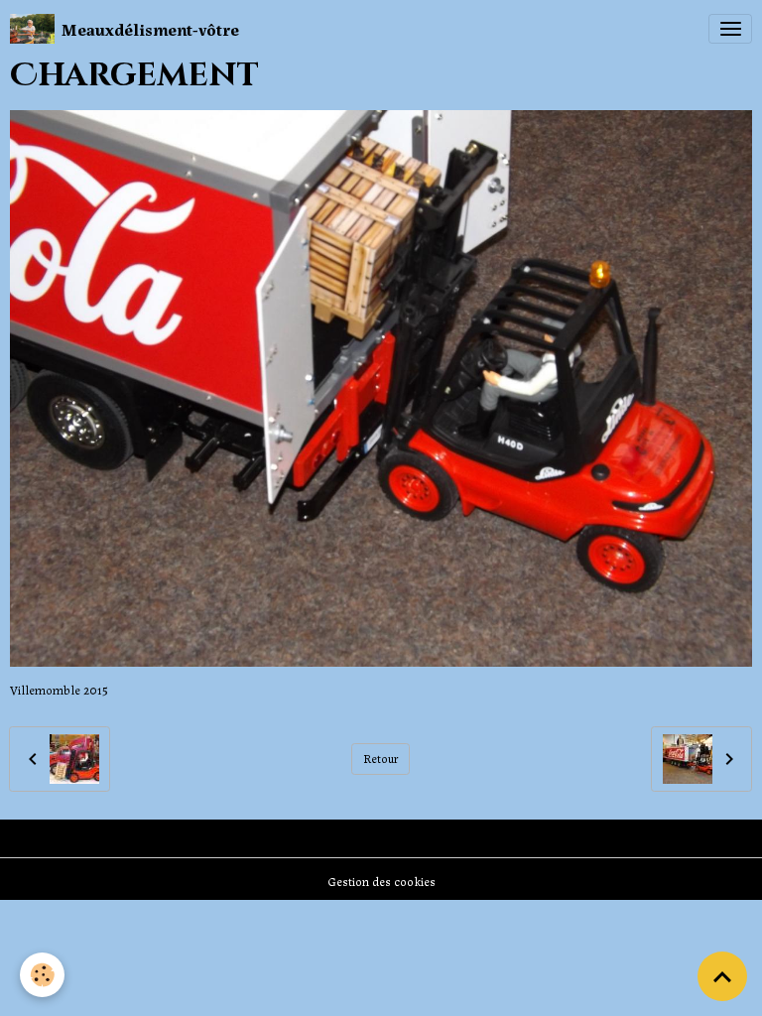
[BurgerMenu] (730, 29)
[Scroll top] (722, 976)
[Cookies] (42, 974)
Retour (381, 758)
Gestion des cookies (381, 881)
